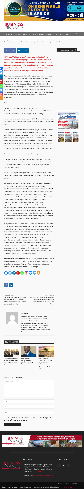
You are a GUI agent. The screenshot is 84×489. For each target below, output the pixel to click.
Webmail (74, 483)
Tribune (24, 356)
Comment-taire (8, 356)
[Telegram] (34, 273)
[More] (38, 273)
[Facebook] (6, 273)
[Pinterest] (18, 273)
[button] (77, 34)
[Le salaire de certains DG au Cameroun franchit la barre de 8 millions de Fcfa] (11, 351)
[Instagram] (26, 273)
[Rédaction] (8, 41)
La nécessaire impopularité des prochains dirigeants (27, 361)
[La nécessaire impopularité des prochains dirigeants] (28, 351)
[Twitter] (10, 273)
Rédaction (14, 40)
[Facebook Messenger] (30, 273)
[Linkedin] (14, 273)
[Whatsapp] (22, 273)
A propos (61, 483)
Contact (67, 483)
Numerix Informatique (66, 487)
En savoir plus (37, 471)
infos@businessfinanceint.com (44, 475)
